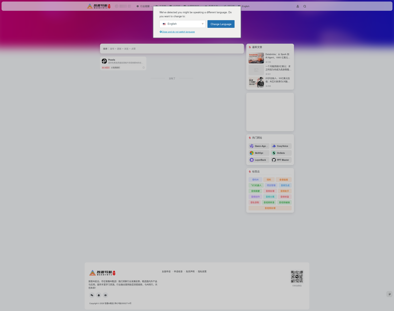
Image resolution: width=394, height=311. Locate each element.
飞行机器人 (256, 185)
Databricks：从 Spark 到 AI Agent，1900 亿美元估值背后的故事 (277, 57)
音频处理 (270, 190)
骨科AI (255, 179)
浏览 (126, 48)
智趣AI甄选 (109, 303)
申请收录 (178, 271)
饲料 (269, 179)
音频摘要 (255, 190)
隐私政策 (202, 271)
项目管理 (271, 185)
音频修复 (284, 196)
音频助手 (284, 190)
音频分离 (270, 196)
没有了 (172, 78)
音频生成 (285, 185)
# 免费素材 (115, 67)
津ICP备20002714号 (122, 303)
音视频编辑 (284, 202)
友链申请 (166, 271)
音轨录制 (254, 202)
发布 (112, 48)
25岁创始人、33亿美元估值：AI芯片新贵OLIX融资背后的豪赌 (277, 81)
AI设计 (107, 67)
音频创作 (255, 196)
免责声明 (190, 271)
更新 (119, 48)
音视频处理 (270, 207)
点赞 (133, 48)
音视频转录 (269, 202)
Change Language (221, 24)
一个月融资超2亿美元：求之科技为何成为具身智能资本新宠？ (278, 69)
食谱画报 (283, 179)
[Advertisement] (270, 112)
